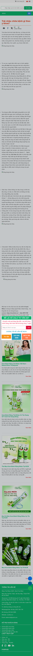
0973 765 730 (26, 337)
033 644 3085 (16, 337)
